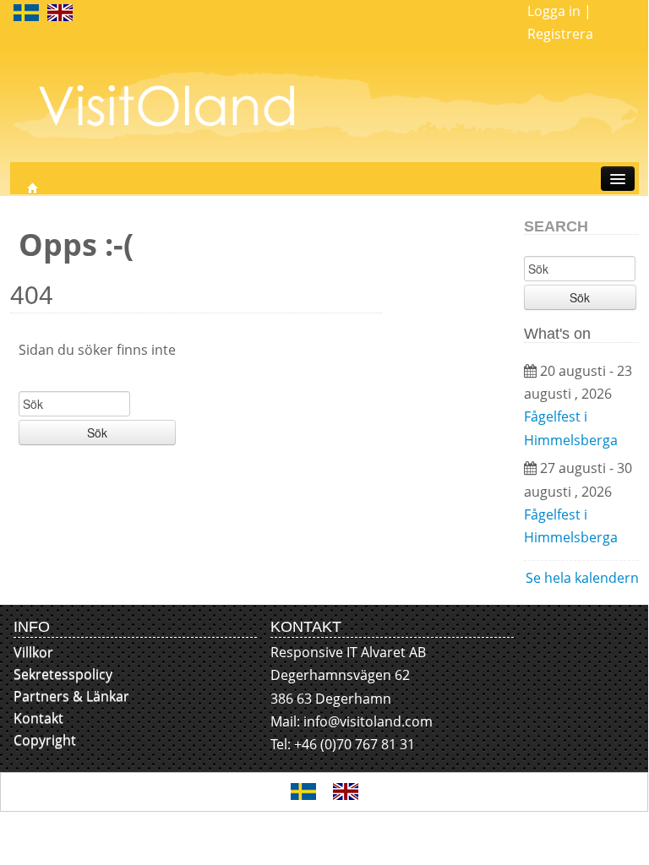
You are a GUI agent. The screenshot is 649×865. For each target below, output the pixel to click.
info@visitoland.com (368, 721)
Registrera (560, 33)
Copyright (45, 740)
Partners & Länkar (71, 696)
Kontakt (38, 718)
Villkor (33, 652)
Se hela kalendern (582, 578)
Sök (97, 432)
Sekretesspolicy (63, 674)
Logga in (554, 11)
